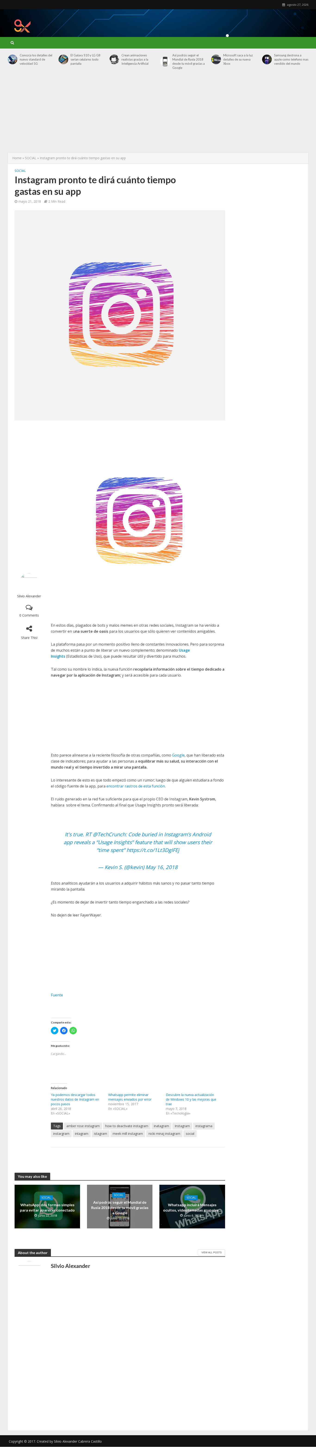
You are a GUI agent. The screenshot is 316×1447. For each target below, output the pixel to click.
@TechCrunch (109, 834)
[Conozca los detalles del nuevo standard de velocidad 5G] (12, 59)
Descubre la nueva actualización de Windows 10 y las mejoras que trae (191, 1099)
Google (178, 755)
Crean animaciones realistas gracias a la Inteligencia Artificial (135, 59)
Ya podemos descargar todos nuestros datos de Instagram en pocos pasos (75, 1099)
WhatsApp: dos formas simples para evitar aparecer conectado (47, 1207)
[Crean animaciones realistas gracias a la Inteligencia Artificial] (114, 59)
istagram (100, 1133)
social (190, 1133)
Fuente (57, 995)
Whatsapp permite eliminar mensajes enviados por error (130, 1097)
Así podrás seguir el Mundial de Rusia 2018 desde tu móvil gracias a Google (188, 61)
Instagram (182, 1126)
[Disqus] (120, 1362)
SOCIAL (30, 158)
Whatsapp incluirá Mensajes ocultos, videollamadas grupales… (192, 1207)
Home (17, 158)
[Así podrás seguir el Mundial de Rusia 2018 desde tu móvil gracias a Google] (165, 61)
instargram (61, 1133)
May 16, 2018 (162, 867)
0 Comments (29, 615)
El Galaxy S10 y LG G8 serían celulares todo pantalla (85, 59)
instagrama (203, 1126)
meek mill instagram (128, 1133)
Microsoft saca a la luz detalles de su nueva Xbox (238, 59)
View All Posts (211, 1252)
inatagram (161, 1126)
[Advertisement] (224, 22)
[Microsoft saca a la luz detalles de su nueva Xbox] (216, 59)
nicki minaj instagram (164, 1133)
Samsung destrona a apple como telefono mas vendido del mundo (291, 59)
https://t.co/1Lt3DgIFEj (153, 849)
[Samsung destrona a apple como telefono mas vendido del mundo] (267, 59)
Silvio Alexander (29, 596)
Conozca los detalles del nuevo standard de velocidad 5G (36, 59)
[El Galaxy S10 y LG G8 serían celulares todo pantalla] (63, 59)
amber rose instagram (83, 1126)
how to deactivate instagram (126, 1126)
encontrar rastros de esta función (135, 786)
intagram (81, 1133)
